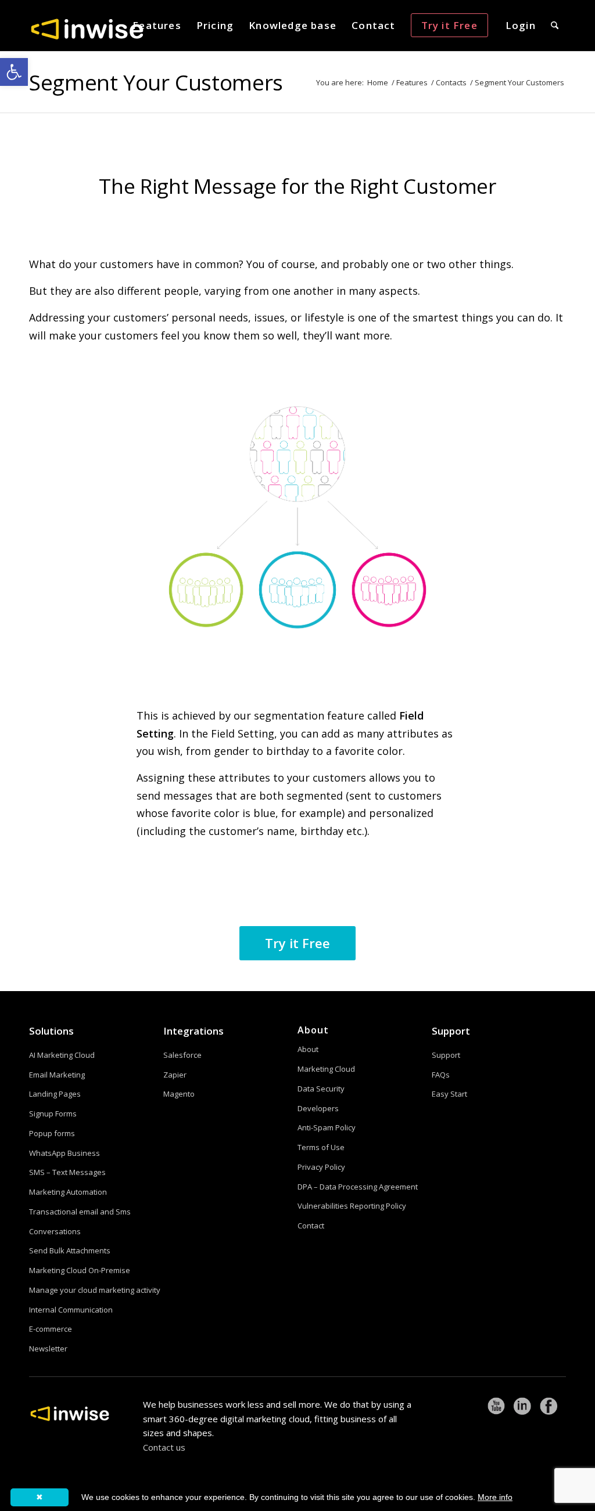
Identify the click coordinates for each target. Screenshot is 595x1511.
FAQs (441, 1074)
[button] (14, 72)
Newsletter (48, 1348)
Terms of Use (321, 1147)
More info (495, 1497)
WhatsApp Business (64, 1153)
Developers (318, 1108)
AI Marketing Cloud (62, 1055)
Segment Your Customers (156, 82)
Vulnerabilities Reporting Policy (352, 1206)
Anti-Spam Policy (327, 1127)
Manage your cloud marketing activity (94, 1290)
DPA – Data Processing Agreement (358, 1186)
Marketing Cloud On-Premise (79, 1270)
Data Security (321, 1088)
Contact (311, 1225)
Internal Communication (71, 1309)
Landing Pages (55, 1094)
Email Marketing (57, 1074)
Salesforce (182, 1055)
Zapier (175, 1074)
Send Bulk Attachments (69, 1250)
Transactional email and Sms (80, 1211)
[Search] (554, 25)
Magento (179, 1094)
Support (451, 1031)
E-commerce (50, 1329)
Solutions (51, 1031)
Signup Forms (53, 1113)
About (308, 1049)
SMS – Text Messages (67, 1172)
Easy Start (449, 1094)
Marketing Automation (68, 1192)
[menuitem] (157, 25)
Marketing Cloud (326, 1069)
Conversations (55, 1231)
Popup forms (52, 1133)
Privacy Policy (321, 1167)
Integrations (193, 1031)
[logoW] (87, 28)
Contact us (164, 1447)
